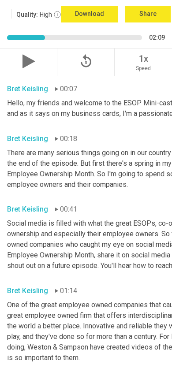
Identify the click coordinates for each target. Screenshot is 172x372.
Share (148, 13)
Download (89, 13)
